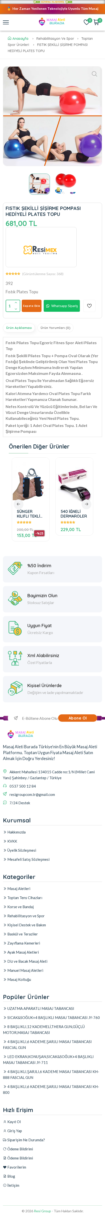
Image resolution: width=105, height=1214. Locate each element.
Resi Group (42, 1211)
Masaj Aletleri (18, 888)
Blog (11, 1176)
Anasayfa (20, 38)
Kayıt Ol (14, 1121)
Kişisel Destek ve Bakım (26, 925)
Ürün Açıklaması (19, 328)
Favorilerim (16, 1167)
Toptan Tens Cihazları (24, 897)
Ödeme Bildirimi (20, 1149)
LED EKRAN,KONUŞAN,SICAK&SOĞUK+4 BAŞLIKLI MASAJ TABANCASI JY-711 (48, 1059)
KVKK (12, 841)
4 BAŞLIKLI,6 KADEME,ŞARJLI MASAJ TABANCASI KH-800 (51, 1089)
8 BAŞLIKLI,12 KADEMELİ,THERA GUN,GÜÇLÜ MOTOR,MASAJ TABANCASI (44, 1029)
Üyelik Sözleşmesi (21, 850)
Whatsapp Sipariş (64, 306)
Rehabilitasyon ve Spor (26, 916)
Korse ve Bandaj (20, 906)
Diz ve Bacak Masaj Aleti (27, 961)
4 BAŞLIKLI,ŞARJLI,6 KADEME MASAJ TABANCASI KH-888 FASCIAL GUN (51, 1074)
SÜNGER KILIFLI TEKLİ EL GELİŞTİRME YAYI (30, 513)
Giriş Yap (14, 1131)
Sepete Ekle (31, 306)
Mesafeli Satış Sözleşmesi (28, 859)
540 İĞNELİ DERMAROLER (73, 513)
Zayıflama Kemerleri (23, 943)
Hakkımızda (16, 832)
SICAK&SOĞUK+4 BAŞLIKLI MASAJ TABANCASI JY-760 (53, 1017)
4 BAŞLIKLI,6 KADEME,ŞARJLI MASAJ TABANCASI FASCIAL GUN (47, 1044)
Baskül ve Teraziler (22, 934)
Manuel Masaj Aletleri (25, 970)
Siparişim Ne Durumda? (26, 1140)
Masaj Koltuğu (19, 979)
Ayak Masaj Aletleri (23, 952)
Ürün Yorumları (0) (55, 328)
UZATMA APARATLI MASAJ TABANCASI (40, 1008)
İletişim (13, 1185)
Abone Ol (78, 718)
